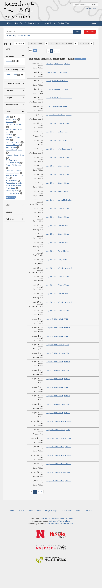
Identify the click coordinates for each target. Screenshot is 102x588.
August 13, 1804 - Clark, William (58, 455)
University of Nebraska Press (59, 521)
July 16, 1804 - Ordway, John (57, 132)
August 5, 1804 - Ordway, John (57, 353)
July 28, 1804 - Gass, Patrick (56, 260)
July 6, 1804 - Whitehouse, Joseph (58, 115)
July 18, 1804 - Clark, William (57, 157)
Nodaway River (11, 180)
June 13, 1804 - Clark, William (57, 106)
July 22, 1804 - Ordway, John (57, 226)
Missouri (9, 135)
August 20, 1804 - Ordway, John (58, 472)
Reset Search (89, 32)
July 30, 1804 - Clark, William (57, 311)
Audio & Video (64, 23)
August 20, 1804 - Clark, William (58, 464)
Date (34, 50)
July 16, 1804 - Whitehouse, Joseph (59, 149)
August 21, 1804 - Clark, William (58, 481)
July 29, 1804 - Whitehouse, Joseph (59, 302)
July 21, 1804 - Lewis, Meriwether (59, 200)
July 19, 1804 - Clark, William (57, 174)
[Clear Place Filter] (14, 117)
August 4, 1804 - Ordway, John (57, 345)
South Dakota (11, 147)
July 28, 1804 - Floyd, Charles (57, 251)
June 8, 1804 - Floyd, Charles (57, 89)
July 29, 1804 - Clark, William (57, 277)
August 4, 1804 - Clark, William (58, 336)
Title (30, 50)
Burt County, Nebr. (13, 193)
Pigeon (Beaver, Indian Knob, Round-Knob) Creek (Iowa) (14, 185)
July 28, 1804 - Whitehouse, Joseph (59, 268)
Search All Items (80, 59)
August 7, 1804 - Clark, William (58, 387)
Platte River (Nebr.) (13, 142)
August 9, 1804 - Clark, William (58, 413)
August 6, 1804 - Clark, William (58, 379)
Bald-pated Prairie (12, 145)
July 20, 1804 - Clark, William (57, 183)
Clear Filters (19, 43)
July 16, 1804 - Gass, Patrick (56, 140)
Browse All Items (24, 35)
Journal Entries (11, 75)
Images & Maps (48, 23)
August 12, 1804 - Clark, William (58, 447)
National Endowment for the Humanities (58, 523)
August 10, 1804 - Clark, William (58, 421)
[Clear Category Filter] (17, 61)
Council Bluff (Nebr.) (13, 165)
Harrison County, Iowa (14, 124)
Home (9, 23)
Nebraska (9, 122)
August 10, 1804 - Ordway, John (58, 430)
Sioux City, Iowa (12, 191)
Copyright (88, 510)
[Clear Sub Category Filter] (22, 75)
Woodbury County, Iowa (15, 155)
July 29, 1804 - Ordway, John (57, 294)
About (93, 23)
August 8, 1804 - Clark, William (58, 396)
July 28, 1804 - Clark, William (57, 234)
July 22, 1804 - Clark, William (57, 208)
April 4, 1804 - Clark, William (57, 72)
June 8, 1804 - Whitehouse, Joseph (59, 98)
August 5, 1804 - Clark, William (58, 362)
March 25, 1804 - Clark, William (58, 64)
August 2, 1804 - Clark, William (58, 319)
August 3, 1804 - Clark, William (58, 328)
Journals (18, 23)
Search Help (11, 36)
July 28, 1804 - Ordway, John (57, 242)
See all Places (10, 197)
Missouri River (11, 119)
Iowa (7, 117)
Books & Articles (32, 23)
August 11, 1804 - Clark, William (58, 438)
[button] (47, 43)
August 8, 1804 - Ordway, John (57, 404)
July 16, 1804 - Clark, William (57, 123)
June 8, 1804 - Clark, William (57, 81)
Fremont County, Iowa (14, 150)
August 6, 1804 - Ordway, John (57, 370)
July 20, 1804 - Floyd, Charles (57, 191)
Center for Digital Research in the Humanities (56, 518)
